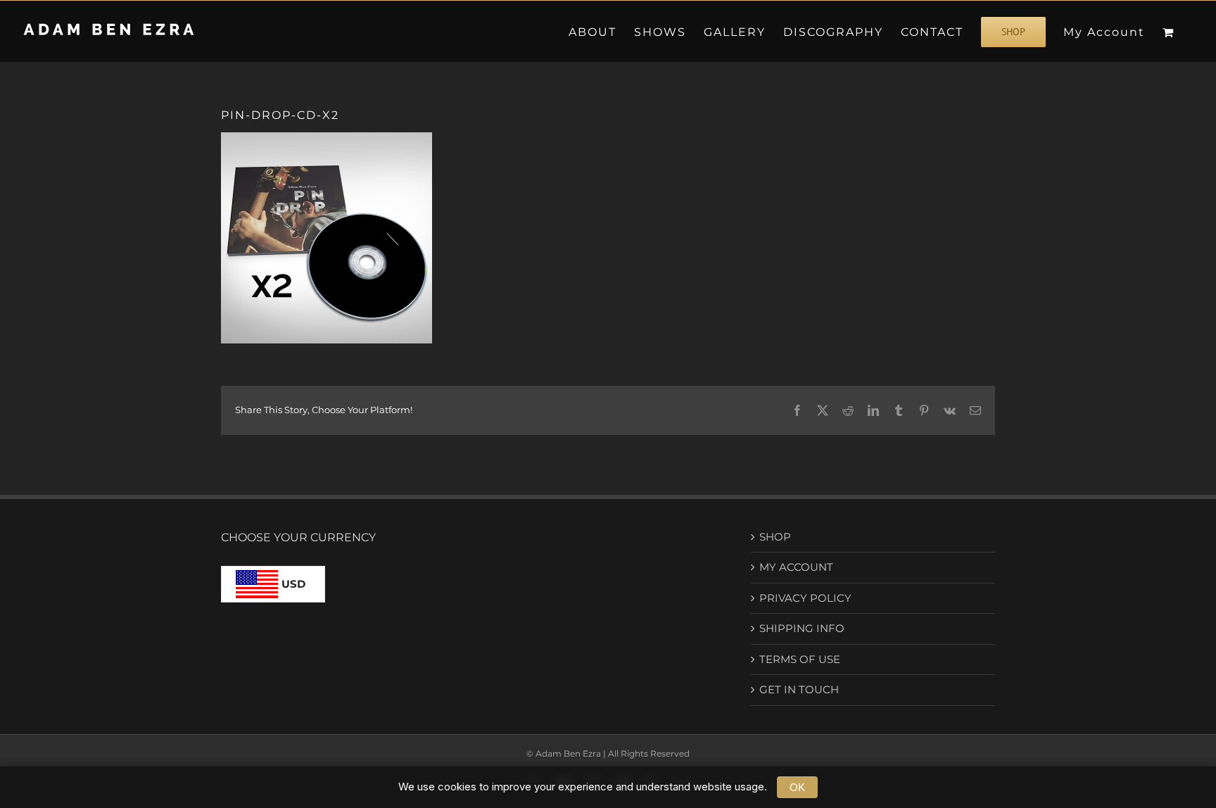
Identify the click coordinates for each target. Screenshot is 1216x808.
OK (797, 787)
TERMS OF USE (799, 659)
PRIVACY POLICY (805, 598)
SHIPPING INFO (801, 628)
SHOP (775, 536)
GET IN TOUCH (799, 689)
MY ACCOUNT (796, 567)
